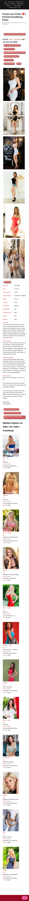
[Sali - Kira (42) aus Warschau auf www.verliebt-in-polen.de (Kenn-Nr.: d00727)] (11, 446)
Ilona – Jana (6, 720)
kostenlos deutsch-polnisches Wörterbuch (12, 412)
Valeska (5, 495)
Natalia (5, 870)
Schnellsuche (13, 3)
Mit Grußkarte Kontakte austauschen (11, 56)
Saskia (5, 570)
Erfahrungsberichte (17, 5)
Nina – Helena (7, 533)
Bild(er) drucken (7, 281)
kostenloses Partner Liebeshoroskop (11, 409)
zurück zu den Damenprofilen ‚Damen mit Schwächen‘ (14, 34)
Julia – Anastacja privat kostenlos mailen (12, 45)
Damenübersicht (11, 1)
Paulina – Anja (7, 645)
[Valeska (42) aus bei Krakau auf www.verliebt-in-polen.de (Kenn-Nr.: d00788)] (11, 483)
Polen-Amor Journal (13, 7)
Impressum (9, 5)
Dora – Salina (7, 608)
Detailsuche (6, 3)
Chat (25, 897)
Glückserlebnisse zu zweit (9, 48)
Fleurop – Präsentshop (8, 59)
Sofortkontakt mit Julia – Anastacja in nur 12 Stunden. (14, 52)
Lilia (4, 832)
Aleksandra (6, 757)
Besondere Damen (19, 1)
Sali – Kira (6, 458)
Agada (5, 795)
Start (6, 1)
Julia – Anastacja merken (9, 63)
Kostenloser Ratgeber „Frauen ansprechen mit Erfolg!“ (13, 417)
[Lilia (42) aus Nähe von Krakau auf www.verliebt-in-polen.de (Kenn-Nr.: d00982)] (11, 820)
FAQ (19, 7)
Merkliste (19, 63)
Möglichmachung (20, 3)
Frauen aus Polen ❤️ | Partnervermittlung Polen (14, 17)
